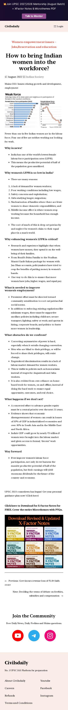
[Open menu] (55, 26)
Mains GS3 (10, 83)
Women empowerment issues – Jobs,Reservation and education (34, 44)
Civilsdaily (12, 26)
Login (60, 26)
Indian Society (35, 76)
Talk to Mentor (34, 16)
